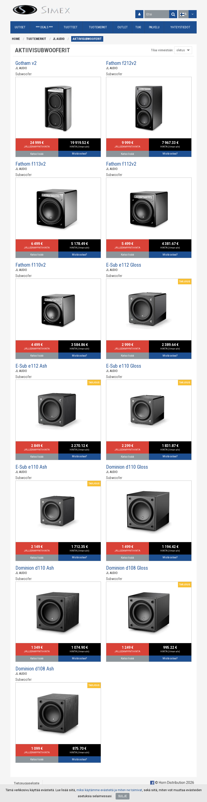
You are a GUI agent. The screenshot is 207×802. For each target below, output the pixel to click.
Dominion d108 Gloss (127, 568)
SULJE (122, 796)
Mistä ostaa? (79, 153)
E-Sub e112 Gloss (123, 265)
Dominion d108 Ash (34, 669)
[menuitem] (20, 27)
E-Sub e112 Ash (31, 366)
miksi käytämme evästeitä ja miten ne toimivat (109, 790)
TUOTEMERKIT (36, 39)
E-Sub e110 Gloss (123, 366)
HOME (16, 39)
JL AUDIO (59, 39)
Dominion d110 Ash (34, 568)
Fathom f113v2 (30, 164)
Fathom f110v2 (30, 265)
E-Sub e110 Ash (31, 467)
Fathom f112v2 (121, 164)
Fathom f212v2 (121, 63)
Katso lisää (36, 154)
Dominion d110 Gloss (127, 467)
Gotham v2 (26, 63)
